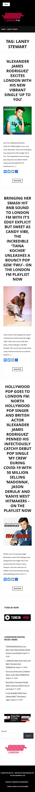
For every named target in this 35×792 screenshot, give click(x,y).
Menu (6, 4)
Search (4, 731)
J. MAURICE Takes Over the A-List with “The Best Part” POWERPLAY (18, 664)
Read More (18, 181)
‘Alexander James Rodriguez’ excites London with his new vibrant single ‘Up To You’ (17, 80)
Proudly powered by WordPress (17, 782)
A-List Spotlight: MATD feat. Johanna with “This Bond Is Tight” (16, 696)
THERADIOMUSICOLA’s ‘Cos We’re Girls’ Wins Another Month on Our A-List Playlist (18, 649)
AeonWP (25, 786)
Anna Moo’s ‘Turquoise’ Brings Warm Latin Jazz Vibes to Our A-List (18, 685)
